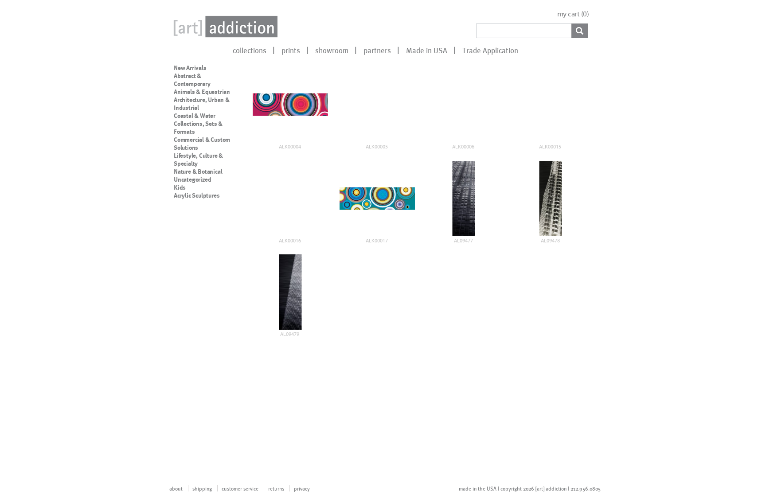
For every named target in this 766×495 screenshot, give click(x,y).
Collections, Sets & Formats (198, 127)
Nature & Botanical (198, 171)
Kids (180, 187)
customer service (240, 488)
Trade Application (490, 50)
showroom (331, 50)
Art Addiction (223, 27)
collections (249, 50)
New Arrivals (190, 67)
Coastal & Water (194, 115)
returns (276, 488)
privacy (302, 488)
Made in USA (426, 50)
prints (290, 50)
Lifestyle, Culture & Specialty (198, 159)
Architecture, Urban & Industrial (202, 103)
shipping (202, 488)
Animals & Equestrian (202, 91)
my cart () (573, 14)
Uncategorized (192, 179)
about (176, 488)
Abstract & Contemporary (192, 79)
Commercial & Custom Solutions (202, 143)
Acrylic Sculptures (196, 195)
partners (377, 50)
